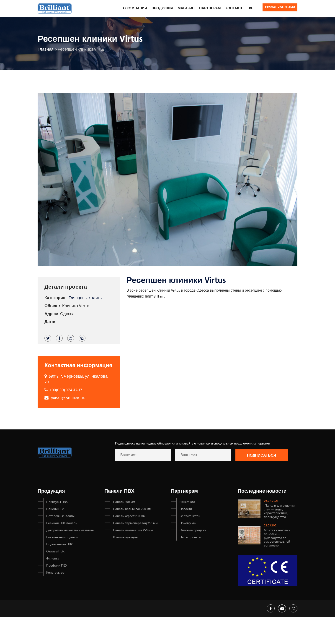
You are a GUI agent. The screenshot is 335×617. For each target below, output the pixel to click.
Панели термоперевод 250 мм (135, 523)
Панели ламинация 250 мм (133, 530)
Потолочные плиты (60, 516)
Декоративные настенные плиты (70, 530)
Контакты (235, 8)
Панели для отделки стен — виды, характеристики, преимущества (279, 511)
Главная (46, 49)
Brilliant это (187, 502)
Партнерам (210, 8)
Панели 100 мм (124, 502)
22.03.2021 (271, 525)
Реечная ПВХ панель (61, 523)
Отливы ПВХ (55, 551)
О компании (135, 8)
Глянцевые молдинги (62, 537)
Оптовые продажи (193, 530)
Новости (186, 509)
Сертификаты (190, 516)
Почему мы (188, 523)
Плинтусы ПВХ (57, 502)
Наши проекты (190, 537)
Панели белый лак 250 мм (132, 509)
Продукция (162, 8)
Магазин (186, 8)
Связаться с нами (280, 7)
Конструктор (55, 572)
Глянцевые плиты (86, 298)
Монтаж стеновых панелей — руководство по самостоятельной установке (277, 538)
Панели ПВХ (55, 509)
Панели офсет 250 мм (129, 516)
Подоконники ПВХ (59, 544)
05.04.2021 (271, 501)
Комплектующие (125, 537)
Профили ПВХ (56, 565)
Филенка (52, 558)
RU (251, 8)
